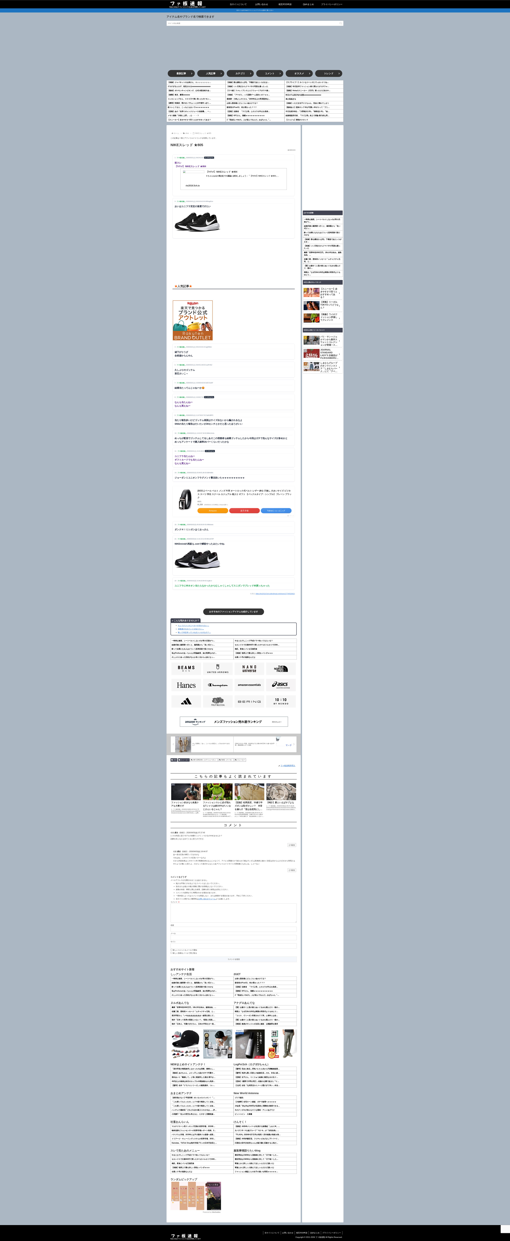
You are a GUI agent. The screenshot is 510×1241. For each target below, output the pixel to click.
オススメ (299, 73)
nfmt (175, 760)
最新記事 (181, 73)
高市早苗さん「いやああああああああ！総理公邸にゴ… (193, 1016)
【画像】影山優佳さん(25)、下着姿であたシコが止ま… (248, 82)
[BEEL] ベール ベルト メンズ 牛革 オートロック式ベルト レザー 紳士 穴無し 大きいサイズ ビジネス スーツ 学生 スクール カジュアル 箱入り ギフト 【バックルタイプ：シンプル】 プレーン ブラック (244, 494)
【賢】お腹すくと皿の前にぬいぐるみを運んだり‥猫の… (257, 1007)
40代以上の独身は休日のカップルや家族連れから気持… (193, 1081)
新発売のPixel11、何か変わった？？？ (242, 107)
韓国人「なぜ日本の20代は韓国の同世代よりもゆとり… (256, 1011)
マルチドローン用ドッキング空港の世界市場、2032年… (193, 1126)
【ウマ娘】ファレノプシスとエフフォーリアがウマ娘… (248, 91)
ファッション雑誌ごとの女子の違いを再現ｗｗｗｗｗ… (256, 1172)
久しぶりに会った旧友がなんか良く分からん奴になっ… (193, 657)
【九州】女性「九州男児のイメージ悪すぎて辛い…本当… (257, 1085)
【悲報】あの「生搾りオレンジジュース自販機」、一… (189, 111)
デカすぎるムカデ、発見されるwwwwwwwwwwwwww (189, 86)
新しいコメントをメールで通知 (185, 950)
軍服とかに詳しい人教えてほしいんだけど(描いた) (254, 1163)
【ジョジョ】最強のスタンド (297, 120)
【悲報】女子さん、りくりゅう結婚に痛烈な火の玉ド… (256, 1077)
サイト (173, 942)
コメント (270, 73)
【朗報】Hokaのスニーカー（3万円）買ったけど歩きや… (308, 91)
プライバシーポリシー (331, 1233)
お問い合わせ (287, 1233)
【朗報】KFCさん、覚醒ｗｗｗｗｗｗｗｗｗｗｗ (246, 115)
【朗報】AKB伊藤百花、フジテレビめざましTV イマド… (257, 1139)
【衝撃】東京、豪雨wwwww (179, 95)
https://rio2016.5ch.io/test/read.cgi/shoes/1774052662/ (275, 594)
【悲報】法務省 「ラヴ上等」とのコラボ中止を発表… (248, 111)
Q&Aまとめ (315, 1233)
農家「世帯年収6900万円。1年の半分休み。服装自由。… (194, 1007)
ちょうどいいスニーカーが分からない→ (193, 626)
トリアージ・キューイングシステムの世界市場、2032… (193, 1139)
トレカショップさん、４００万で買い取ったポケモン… (189, 99)
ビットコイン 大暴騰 (243, 1114)
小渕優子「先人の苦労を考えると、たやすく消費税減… (193, 1114)
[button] (340, 23)
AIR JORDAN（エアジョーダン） (205, 760)
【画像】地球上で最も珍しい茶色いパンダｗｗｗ (254, 653)
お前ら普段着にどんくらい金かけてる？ (242, 103)
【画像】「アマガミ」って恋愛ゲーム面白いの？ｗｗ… (248, 95)
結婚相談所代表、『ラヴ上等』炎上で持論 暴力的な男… (307, 115)
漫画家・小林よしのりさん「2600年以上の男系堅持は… (248, 99)
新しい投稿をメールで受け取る (185, 953)
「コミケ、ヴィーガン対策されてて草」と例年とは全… (256, 1016)
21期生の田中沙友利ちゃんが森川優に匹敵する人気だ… (256, 1143)
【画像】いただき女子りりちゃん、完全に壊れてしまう (307, 103)
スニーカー (185, 760)
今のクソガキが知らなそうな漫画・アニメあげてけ (255, 1110)
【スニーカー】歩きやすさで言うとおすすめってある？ (189, 120)
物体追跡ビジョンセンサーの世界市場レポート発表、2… (194, 1130)
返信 (293, 845)
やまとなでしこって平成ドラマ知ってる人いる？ (254, 641)
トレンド (328, 73)
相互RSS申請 (301, 1233)
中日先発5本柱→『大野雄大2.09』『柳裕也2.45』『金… (308, 111)
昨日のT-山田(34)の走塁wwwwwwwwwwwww (303, 95)
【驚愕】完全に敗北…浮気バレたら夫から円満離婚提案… (257, 1069)
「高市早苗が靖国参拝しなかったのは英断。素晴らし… (193, 1069)
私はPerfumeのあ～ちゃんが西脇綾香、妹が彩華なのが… (194, 653)
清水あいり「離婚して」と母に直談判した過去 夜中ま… (193, 1077)
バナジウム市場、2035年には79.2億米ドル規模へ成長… (193, 1135)
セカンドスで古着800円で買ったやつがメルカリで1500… (257, 645)
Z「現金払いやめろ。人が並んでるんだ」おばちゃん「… (249, 120)
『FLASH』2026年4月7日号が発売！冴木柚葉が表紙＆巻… (258, 1135)
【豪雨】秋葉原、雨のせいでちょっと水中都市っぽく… (189, 103)
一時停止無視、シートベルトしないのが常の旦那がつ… (193, 641)
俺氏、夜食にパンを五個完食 (246, 649)
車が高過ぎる (291, 99)
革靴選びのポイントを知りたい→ (191, 629)
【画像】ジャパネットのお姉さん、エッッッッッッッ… (189, 82)
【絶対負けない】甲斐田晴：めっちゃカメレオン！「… (193, 1098)
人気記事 (211, 73)
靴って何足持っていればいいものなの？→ (194, 632)
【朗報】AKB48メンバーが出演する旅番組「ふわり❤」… (257, 1126)
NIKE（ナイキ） (227, 760)
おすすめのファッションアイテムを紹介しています (233, 611)
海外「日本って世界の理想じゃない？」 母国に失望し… (193, 1020)
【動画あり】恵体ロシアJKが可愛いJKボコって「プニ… (308, 107)
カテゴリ (240, 73)
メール (173, 933)
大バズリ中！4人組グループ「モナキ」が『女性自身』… (257, 1130)
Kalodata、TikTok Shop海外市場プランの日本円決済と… (194, 1143)
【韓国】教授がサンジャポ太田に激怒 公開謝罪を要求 (256, 1024)
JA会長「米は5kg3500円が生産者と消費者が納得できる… (257, 1106)
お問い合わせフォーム (207, 899)
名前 (172, 925)
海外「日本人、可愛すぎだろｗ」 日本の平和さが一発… (193, 1024)
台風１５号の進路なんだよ (245, 657)
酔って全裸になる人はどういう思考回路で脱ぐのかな (192, 649)
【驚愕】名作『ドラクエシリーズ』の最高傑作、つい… (193, 1085)
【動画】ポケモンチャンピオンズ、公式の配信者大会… (189, 91)
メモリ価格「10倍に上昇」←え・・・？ (183, 115)
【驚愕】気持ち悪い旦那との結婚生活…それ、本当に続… (257, 1073)
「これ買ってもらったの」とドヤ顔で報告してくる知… (193, 1102)
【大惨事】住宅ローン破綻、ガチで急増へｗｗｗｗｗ (255, 1102)
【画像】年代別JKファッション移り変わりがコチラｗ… (307, 86)
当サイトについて (272, 1233)
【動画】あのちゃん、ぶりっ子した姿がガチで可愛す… (193, 1073)
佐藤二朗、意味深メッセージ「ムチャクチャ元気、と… (193, 1011)
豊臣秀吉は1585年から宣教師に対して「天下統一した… (256, 1155)
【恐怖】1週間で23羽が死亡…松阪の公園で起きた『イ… (257, 1081)
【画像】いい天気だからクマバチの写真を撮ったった (247, 86)
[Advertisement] (255, 48)
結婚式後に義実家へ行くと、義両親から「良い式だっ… (193, 645)
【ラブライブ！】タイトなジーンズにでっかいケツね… (307, 82)
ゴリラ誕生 (239, 1098)
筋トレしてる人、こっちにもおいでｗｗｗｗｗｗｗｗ (188, 107)
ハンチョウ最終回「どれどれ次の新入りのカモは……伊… (194, 1110)
